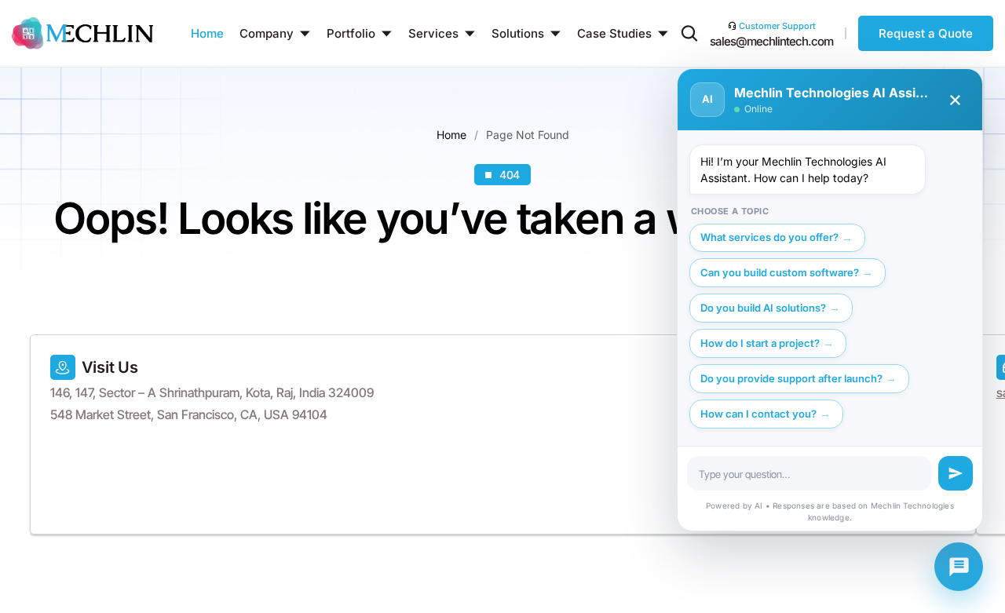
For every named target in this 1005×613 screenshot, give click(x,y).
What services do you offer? (769, 237)
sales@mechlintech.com (771, 41)
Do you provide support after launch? (791, 378)
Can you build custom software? (779, 272)
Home (451, 134)
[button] (689, 36)
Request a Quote (926, 33)
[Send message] (955, 473)
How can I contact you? (758, 413)
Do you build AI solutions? (763, 307)
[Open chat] (958, 566)
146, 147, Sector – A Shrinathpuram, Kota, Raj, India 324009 (212, 392)
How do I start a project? (760, 343)
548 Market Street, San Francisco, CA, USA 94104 (188, 414)
